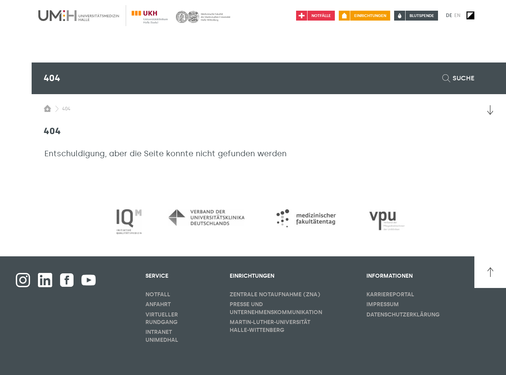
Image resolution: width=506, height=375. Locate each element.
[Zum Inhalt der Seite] (490, 110)
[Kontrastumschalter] (470, 15)
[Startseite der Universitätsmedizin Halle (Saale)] (78, 15)
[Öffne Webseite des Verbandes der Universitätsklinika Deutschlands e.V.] (206, 217)
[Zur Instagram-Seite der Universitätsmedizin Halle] (23, 280)
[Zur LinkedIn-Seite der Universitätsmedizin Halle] (45, 280)
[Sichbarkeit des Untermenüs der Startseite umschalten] (47, 108)
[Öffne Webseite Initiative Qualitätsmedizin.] (129, 222)
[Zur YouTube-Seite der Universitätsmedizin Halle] (88, 280)
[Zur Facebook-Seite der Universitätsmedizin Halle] (66, 280)
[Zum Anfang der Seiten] (490, 272)
